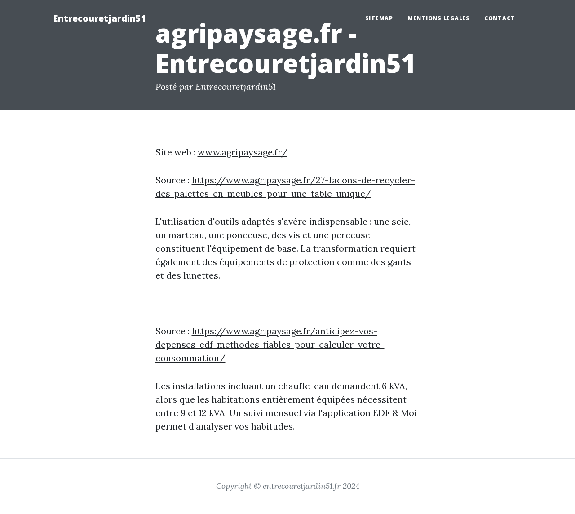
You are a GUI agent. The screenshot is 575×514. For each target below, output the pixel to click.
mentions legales (438, 18)
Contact (499, 18)
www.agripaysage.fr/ (243, 152)
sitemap (379, 18)
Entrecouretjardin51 (99, 18)
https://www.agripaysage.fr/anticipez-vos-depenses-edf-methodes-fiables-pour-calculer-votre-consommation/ (270, 344)
